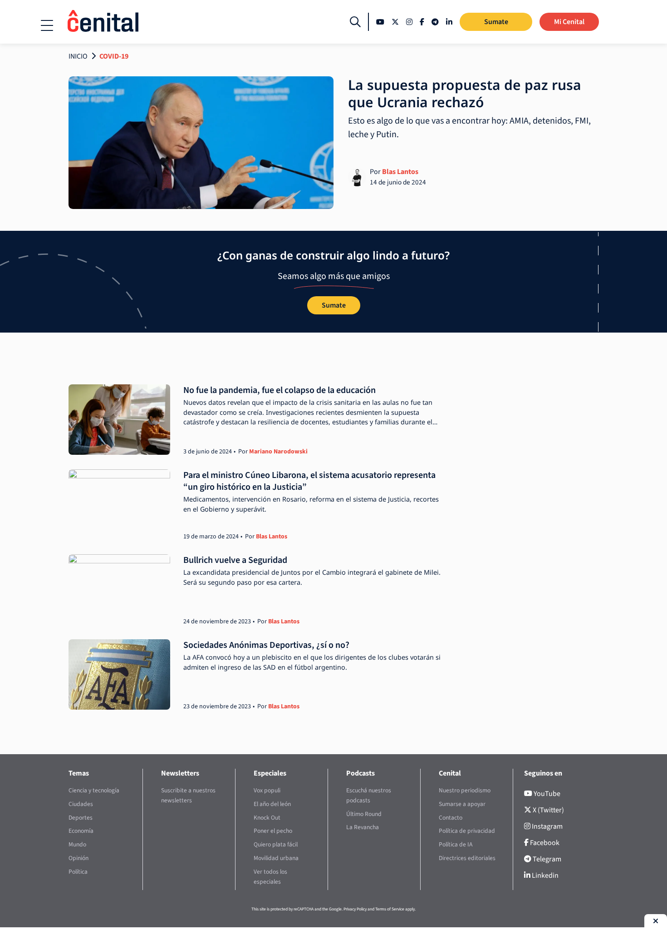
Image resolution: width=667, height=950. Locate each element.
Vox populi (267, 790)
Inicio (78, 56)
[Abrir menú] (47, 25)
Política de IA (455, 844)
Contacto (450, 817)
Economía (81, 830)
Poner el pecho (273, 830)
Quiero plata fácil (276, 844)
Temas (79, 773)
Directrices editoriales (467, 858)
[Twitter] (395, 21)
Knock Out (267, 817)
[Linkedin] (449, 21)
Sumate (496, 22)
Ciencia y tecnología (94, 790)
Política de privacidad (467, 830)
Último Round (364, 814)
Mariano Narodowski (278, 451)
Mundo (77, 844)
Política (78, 871)
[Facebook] (422, 21)
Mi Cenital (569, 22)
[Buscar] (355, 22)
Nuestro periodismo (464, 790)
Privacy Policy (355, 909)
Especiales (270, 773)
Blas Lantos (400, 172)
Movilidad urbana (276, 858)
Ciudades (81, 804)
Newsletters (180, 773)
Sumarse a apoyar (462, 804)
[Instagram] (409, 21)
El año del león (272, 804)
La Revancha (362, 827)
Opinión (78, 858)
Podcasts (360, 773)
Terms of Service (389, 909)
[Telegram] (435, 21)
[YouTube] (380, 21)
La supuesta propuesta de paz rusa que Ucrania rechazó (464, 93)
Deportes (81, 817)
